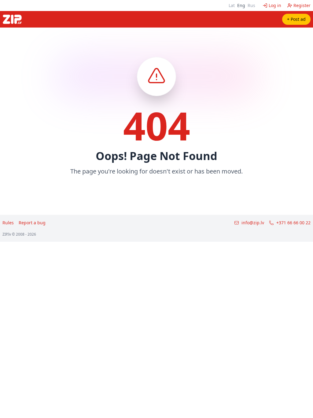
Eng (241, 5)
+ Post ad (296, 19)
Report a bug (32, 223)
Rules (8, 223)
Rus (251, 5)
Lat (232, 5)
